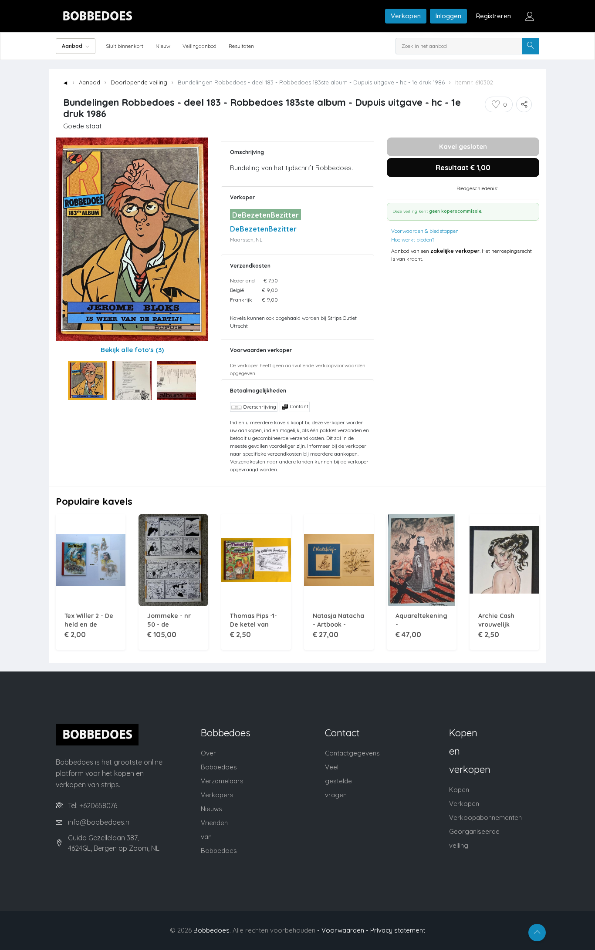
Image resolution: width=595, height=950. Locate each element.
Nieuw (163, 46)
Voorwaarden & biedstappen (425, 231)
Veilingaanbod (199, 46)
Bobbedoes (211, 930)
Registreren (493, 16)
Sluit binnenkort (124, 46)
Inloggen (448, 16)
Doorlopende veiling (139, 82)
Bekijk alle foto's (132, 350)
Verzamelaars (222, 781)
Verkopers (217, 795)
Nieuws (211, 809)
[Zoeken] (530, 46)
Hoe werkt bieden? (412, 239)
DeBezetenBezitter (263, 229)
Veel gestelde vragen (338, 781)
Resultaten (241, 46)
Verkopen (406, 16)
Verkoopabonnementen (485, 817)
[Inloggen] (529, 16)
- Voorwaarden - (342, 930)
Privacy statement (397, 930)
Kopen (459, 790)
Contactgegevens (352, 753)
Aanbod (89, 82)
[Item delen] (524, 104)
